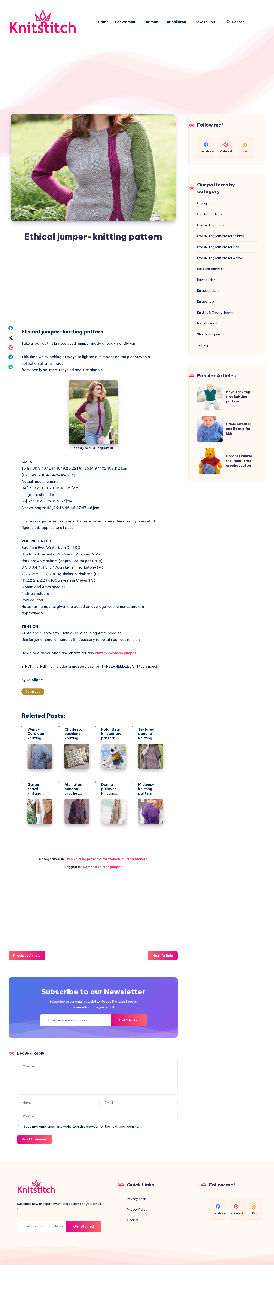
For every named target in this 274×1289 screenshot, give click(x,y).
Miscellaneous (207, 323)
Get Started (129, 1020)
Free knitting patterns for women (93, 859)
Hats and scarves (209, 269)
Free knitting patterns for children (220, 236)
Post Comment (35, 1139)
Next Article (162, 955)
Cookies (132, 1220)
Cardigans (204, 203)
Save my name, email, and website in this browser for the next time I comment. (83, 1126)
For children (175, 22)
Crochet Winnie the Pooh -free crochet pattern (239, 460)
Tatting (202, 345)
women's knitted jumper (102, 867)
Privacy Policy (137, 1210)
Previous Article (27, 955)
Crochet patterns (209, 214)
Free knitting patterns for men (218, 247)
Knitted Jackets (134, 859)
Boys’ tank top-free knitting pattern (239, 396)
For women (125, 22)
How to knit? (206, 22)
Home (103, 22)
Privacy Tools (136, 1199)
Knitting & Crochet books (215, 312)
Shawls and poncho (211, 334)
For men (151, 22)
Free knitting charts (210, 225)
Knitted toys (206, 302)
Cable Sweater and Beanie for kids (238, 428)
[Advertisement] (137, 56)
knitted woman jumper (116, 653)
